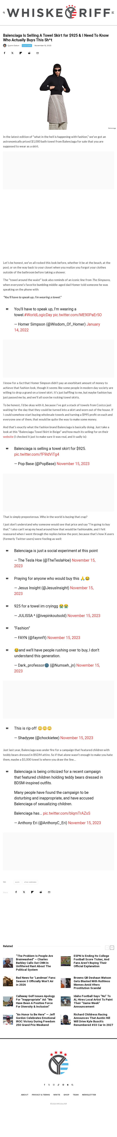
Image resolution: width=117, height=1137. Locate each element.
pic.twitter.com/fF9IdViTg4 (36, 454)
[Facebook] (45, 1084)
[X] (49, 1084)
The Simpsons (30, 882)
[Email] (37, 53)
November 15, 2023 (73, 464)
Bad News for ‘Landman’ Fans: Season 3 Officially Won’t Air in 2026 (36, 981)
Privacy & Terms (41, 1095)
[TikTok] (58, 1084)
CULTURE (27, 45)
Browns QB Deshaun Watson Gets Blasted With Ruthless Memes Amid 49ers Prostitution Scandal (92, 983)
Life (18, 882)
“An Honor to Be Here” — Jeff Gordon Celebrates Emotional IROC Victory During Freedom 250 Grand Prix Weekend (35, 1020)
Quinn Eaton (13, 45)
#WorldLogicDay (38, 315)
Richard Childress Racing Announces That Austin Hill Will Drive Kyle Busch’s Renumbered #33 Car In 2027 (93, 1020)
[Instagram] (53, 1084)
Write (56, 1095)
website (8, 436)
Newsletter (89, 1095)
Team (76, 1095)
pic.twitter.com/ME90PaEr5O (77, 315)
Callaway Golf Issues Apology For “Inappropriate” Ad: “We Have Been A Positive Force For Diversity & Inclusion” (35, 1001)
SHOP (66, 1095)
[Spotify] (63, 1084)
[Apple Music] (68, 1084)
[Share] (4, 53)
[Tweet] (12, 53)
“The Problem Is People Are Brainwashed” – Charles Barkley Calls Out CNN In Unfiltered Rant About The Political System (34, 962)
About (24, 1095)
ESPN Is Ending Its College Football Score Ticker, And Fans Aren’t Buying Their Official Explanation (91, 961)
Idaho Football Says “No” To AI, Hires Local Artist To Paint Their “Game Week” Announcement (93, 1001)
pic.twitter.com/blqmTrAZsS (66, 813)
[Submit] (29, 53)
